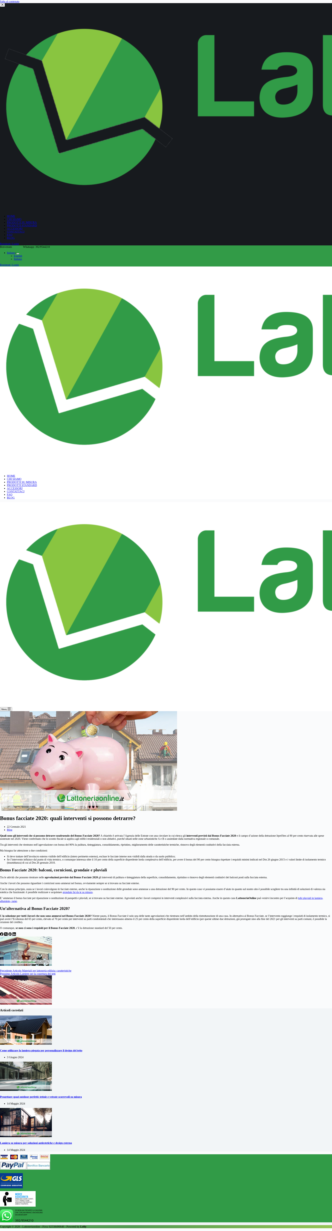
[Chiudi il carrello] (2, 5)
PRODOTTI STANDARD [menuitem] (22, 225)
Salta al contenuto (9, 1)
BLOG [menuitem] (11, 237)
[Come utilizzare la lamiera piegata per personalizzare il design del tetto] (26, 1043)
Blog (9, 829)
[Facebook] (2, 934)
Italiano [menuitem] (11, 252)
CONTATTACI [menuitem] (15, 231)
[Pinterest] (10, 934)
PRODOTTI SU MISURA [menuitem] (22, 222)
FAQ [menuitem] (9, 234)
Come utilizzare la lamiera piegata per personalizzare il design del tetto (41, 1050)
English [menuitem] (18, 255)
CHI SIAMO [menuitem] (14, 219)
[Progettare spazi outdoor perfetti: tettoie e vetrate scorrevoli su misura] (26, 1089)
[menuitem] (17, 253)
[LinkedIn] (14, 934)
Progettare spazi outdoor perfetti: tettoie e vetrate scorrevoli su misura (41, 1096)
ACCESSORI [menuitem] (14, 228)
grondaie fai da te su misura (78, 892)
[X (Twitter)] (6, 934)
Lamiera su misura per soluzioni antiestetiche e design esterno (36, 1142)
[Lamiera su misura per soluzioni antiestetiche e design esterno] (26, 1136)
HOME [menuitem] (11, 216)
